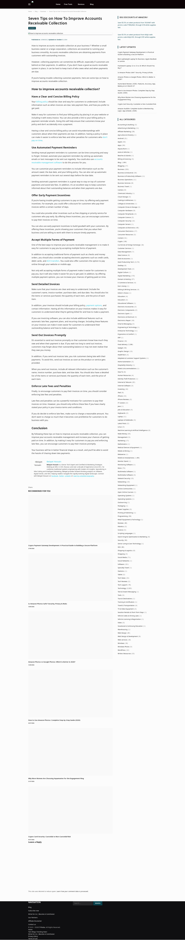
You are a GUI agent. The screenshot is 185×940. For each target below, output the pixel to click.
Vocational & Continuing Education (130, 626)
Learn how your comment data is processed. (72, 891)
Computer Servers (124, 224)
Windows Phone (123, 646)
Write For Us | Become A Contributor (41, 914)
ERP (119, 337)
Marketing (121, 440)
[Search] (153, 4)
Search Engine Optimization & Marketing (132, 537)
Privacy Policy (33, 936)
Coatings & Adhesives (125, 200)
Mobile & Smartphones (126, 458)
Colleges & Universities (126, 203)
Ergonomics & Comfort (126, 334)
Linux (120, 427)
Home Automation (124, 361)
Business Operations (125, 179)
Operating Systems (124, 495)
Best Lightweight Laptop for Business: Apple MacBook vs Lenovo (137, 60)
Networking (122, 482)
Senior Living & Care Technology (129, 543)
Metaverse (121, 454)
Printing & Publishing (125, 512)
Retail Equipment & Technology (129, 519)
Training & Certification (126, 602)
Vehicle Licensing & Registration (129, 619)
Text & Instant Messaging (127, 591)
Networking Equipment (126, 485)
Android (121, 138)
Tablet (120, 574)
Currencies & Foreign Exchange (129, 245)
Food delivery (122, 344)
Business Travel (123, 186)
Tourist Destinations (125, 598)
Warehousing (122, 629)
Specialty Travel (123, 567)
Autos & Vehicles (124, 152)
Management (122, 437)
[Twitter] (21, 50)
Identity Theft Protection (126, 379)
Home (58, 4)
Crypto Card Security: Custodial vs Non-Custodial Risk (49, 836)
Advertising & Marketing (126, 128)
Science (120, 530)
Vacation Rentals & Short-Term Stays (131, 612)
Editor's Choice (123, 293)
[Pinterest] (21, 54)
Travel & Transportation (126, 605)
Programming (123, 516)
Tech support (122, 585)
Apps (119, 145)
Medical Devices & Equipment (128, 447)
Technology (122, 588)
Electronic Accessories (126, 306)
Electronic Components (126, 310)
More (120, 468)
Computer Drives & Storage (127, 207)
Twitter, (61, 476)
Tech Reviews (122, 581)
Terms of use (32, 938)
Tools (119, 595)
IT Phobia (41, 927)
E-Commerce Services (125, 282)
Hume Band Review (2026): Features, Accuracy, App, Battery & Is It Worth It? (137, 85)
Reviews (121, 523)
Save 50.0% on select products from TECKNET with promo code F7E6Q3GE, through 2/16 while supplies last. (137, 25)
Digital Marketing (124, 276)
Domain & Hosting (124, 279)
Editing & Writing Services (127, 289)
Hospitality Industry (125, 365)
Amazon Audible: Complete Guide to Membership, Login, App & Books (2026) (136, 109)
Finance (120, 341)
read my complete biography (83, 476)
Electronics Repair (124, 320)
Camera (120, 190)
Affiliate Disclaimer (35, 921)
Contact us (32, 924)
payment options (94, 305)
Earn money (122, 286)
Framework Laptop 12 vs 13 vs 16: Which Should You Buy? (136, 66)
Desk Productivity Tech (126, 262)
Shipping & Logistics (125, 550)
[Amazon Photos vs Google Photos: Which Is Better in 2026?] (70, 635)
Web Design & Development (128, 636)
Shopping (121, 554)
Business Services (124, 183)
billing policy (42, 102)
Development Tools (124, 269)
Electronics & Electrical (126, 317)
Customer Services (124, 248)
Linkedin (68, 476)
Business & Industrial (125, 172)
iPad (119, 392)
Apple (120, 142)
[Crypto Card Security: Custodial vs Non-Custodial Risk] (70, 810)
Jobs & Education (124, 409)
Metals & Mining (124, 451)
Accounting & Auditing (126, 124)
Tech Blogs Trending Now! (37, 932)
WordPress (121, 650)
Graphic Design (123, 351)
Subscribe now (33, 910)
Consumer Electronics (125, 231)
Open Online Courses (125, 492)
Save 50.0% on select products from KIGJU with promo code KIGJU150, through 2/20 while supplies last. (136, 37)
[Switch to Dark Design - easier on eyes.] (156, 4)
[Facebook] (21, 45)
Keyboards (121, 413)
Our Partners (33, 917)
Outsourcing (122, 502)
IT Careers (121, 403)
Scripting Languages (125, 533)
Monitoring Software (125, 464)
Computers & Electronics (126, 227)
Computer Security (124, 221)
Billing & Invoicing (124, 159)
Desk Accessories (124, 258)
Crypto (120, 241)
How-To (120, 372)
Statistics (121, 571)
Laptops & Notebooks (125, 420)
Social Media (122, 557)
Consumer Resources (125, 234)
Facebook (54, 476)
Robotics (121, 526)
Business (32, 28)
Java (119, 406)
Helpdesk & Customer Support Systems (132, 358)
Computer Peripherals (126, 214)
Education (121, 296)
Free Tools (68, 4)
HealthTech (122, 355)
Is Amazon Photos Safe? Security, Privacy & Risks (47, 604)
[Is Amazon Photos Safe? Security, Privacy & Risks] (70, 577)
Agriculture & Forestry (126, 135)
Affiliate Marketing (124, 131)
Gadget (120, 348)
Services (81, 4)
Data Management (124, 251)
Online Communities (125, 488)
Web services (122, 640)
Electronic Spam (123, 313)
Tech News (121, 578)
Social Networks (123, 561)
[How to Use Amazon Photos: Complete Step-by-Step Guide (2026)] (70, 693)
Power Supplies (123, 509)
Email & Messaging (124, 324)
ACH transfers (53, 261)
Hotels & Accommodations (127, 368)
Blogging (121, 166)
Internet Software (124, 385)
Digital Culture (123, 272)
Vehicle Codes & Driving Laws (128, 616)
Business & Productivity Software (129, 176)
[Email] (21, 59)
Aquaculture (122, 148)
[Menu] (29, 4)
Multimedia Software (125, 471)
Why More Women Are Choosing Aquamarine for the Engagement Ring (56, 778)
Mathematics (122, 444)
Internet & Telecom (124, 382)
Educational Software (125, 303)
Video (120, 622)
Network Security (124, 478)
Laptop (120, 416)
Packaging (121, 506)
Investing (121, 389)
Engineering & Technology (127, 327)
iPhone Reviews (123, 399)
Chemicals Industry (125, 193)
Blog (91, 4)
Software (121, 564)
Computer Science (124, 217)
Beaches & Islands (124, 155)
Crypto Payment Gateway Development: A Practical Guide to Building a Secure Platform (62, 545)
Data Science (122, 255)
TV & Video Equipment (126, 609)
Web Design (122, 633)
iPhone (120, 396)
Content (120, 238)
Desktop (121, 265)
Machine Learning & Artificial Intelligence (133, 430)
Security (121, 540)
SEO (119, 547)
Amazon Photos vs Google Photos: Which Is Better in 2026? (51, 662)
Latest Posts (122, 423)
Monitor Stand (123, 461)
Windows (121, 643)
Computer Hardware (125, 210)
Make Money (122, 433)
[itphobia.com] (41, 4)
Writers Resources (124, 653)
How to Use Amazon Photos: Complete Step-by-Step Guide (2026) (54, 720)
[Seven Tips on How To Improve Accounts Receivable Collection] (45, 33)
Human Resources (124, 375)
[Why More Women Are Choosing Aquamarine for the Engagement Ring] (70, 751)
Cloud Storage (123, 197)
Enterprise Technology (126, 330)
